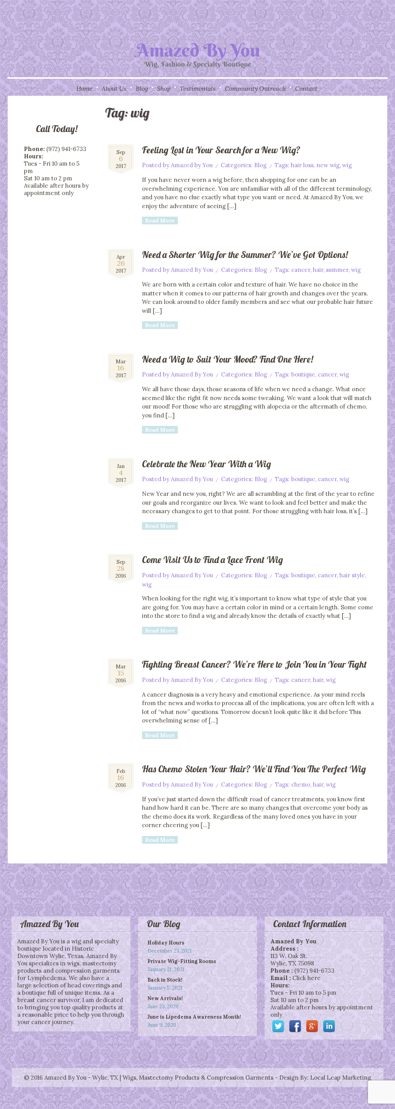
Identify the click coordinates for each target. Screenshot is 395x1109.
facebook (295, 1026)
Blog (142, 88)
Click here (306, 978)
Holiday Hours (165, 942)
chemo (300, 784)
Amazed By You (192, 269)
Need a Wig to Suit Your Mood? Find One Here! (227, 359)
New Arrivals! (165, 998)
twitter (278, 1026)
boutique (303, 374)
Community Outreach (255, 88)
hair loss (302, 165)
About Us (114, 88)
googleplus (312, 1026)
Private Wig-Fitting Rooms (181, 961)
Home (84, 88)
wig (347, 165)
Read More (160, 220)
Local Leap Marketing (340, 1077)
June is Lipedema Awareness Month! (194, 1017)
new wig (327, 165)
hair (318, 269)
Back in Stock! (164, 980)
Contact (306, 88)
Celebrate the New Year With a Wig (206, 464)
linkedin (329, 1026)
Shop (163, 88)
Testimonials (198, 88)
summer (337, 269)
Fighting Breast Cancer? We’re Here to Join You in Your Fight (254, 664)
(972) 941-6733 (314, 970)
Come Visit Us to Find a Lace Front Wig (212, 559)
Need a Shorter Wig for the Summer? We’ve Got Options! (245, 254)
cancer (300, 269)
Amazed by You (192, 165)
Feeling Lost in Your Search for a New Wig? (221, 150)
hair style (352, 575)
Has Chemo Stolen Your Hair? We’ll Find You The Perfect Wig (254, 769)
